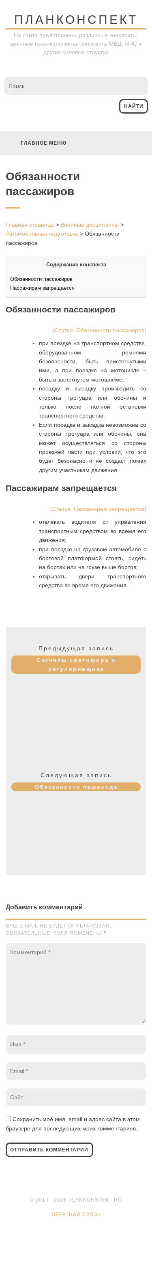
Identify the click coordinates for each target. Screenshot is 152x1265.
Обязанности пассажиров (41, 279)
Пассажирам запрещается (42, 288)
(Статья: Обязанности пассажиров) (99, 330)
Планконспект (76, 19)
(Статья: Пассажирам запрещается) (98, 509)
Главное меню (43, 143)
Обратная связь (76, 1214)
